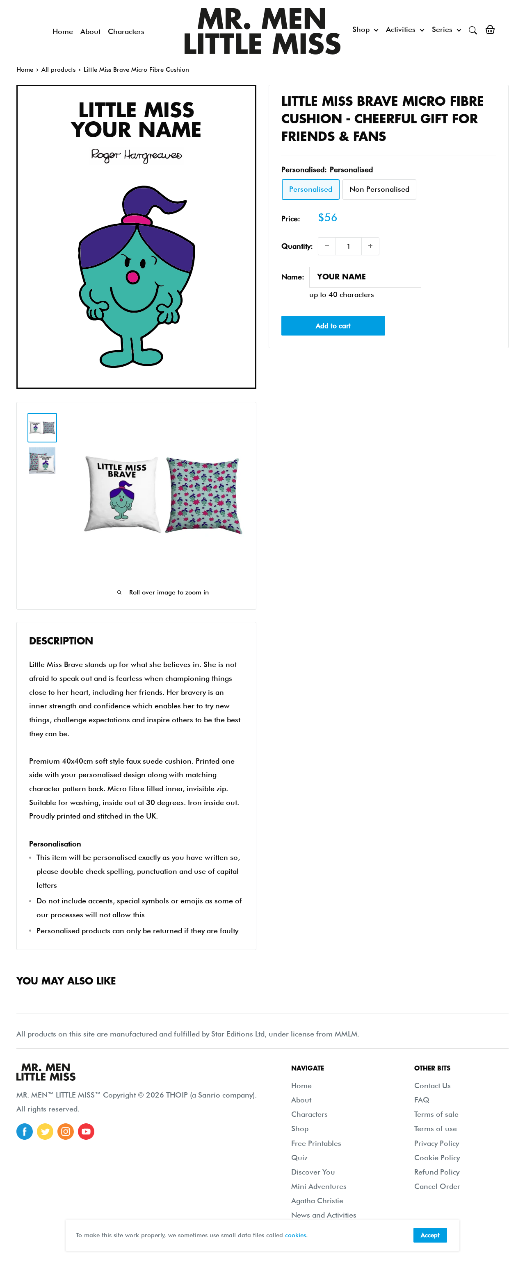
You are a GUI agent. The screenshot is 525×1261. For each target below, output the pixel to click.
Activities (400, 29)
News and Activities (323, 1215)
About (90, 31)
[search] (473, 29)
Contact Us (432, 1085)
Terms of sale (436, 1114)
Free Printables (316, 1143)
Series (442, 29)
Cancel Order (437, 1186)
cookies (295, 1235)
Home (62, 31)
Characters (126, 31)
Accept (430, 1235)
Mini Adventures (319, 1186)
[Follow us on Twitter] (45, 1131)
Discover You (313, 1172)
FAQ (421, 1099)
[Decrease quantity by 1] (327, 245)
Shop (361, 29)
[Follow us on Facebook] (24, 1131)
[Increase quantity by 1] (370, 245)
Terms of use (435, 1128)
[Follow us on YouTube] (86, 1131)
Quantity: (297, 246)
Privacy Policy (436, 1143)
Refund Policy (436, 1172)
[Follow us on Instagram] (65, 1131)
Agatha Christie (317, 1200)
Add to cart (333, 326)
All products (58, 69)
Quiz (299, 1157)
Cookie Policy (437, 1157)
